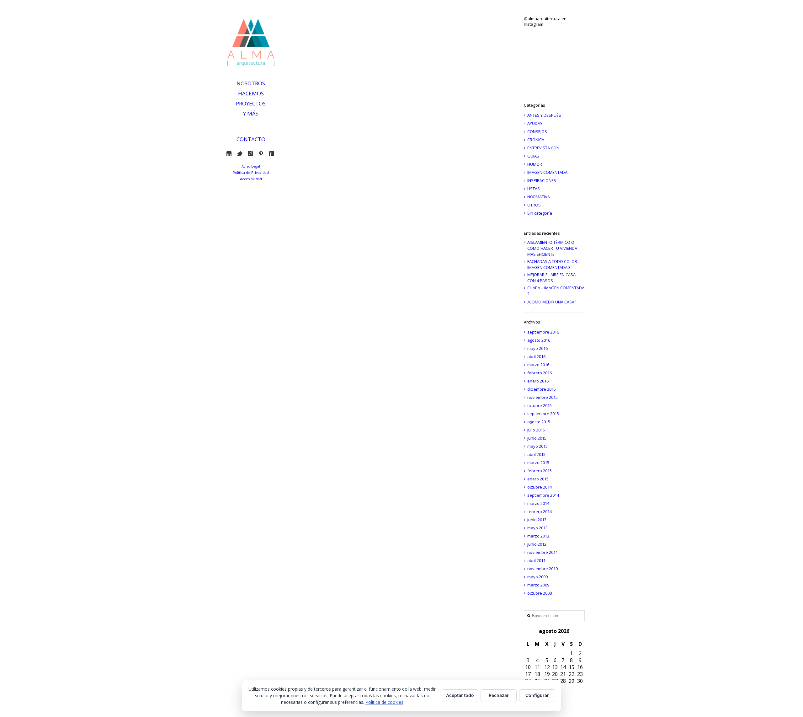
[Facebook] (273, 154)
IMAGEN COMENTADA (547, 172)
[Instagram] (251, 154)
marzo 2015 (538, 462)
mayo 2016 (537, 348)
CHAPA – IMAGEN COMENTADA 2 (555, 291)
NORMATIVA (538, 197)
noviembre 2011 (542, 552)
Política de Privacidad (251, 172)
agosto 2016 (538, 340)
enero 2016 (538, 381)
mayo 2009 (537, 577)
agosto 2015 (538, 422)
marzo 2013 (538, 536)
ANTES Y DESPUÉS (544, 115)
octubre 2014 (539, 487)
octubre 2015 (539, 405)
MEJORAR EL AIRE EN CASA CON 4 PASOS (551, 277)
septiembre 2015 (543, 413)
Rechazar (499, 695)
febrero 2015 (539, 471)
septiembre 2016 (543, 332)
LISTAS (533, 188)
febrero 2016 (539, 373)
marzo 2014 (538, 503)
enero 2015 (538, 479)
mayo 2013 (537, 528)
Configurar (537, 695)
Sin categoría (539, 213)
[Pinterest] (262, 154)
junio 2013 (536, 519)
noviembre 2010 (542, 568)
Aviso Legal (251, 166)
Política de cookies (384, 702)
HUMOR (534, 164)
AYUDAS (535, 123)
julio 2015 (536, 430)
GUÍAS (533, 156)
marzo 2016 (538, 364)
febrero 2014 (539, 511)
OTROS (534, 205)
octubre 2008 (539, 593)
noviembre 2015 (542, 397)
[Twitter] (241, 154)
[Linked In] (230, 154)
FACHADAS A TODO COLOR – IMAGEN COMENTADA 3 (553, 264)
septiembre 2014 (543, 495)
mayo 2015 (537, 446)
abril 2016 (536, 356)
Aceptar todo (460, 695)
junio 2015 (536, 438)
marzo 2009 (538, 585)
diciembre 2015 (541, 389)
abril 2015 (536, 454)
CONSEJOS (537, 131)
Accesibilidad (251, 178)
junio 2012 (536, 544)
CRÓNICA (535, 139)
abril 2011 (536, 560)
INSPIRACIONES (541, 180)
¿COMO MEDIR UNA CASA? (551, 302)
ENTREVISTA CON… (545, 148)
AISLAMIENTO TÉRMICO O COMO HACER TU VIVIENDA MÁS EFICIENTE (552, 248)
